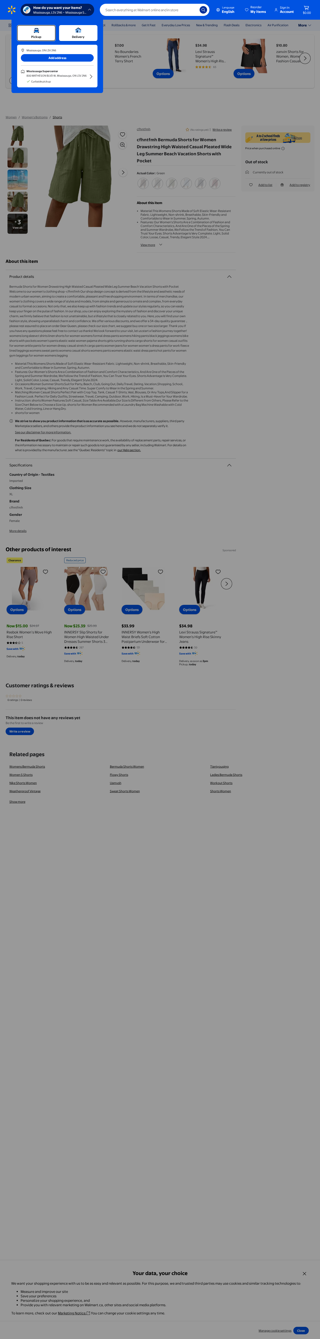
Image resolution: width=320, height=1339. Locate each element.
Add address (57, 58)
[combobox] (154, 10)
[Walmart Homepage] (12, 10)
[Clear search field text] (192, 10)
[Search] (203, 10)
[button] (256, 10)
